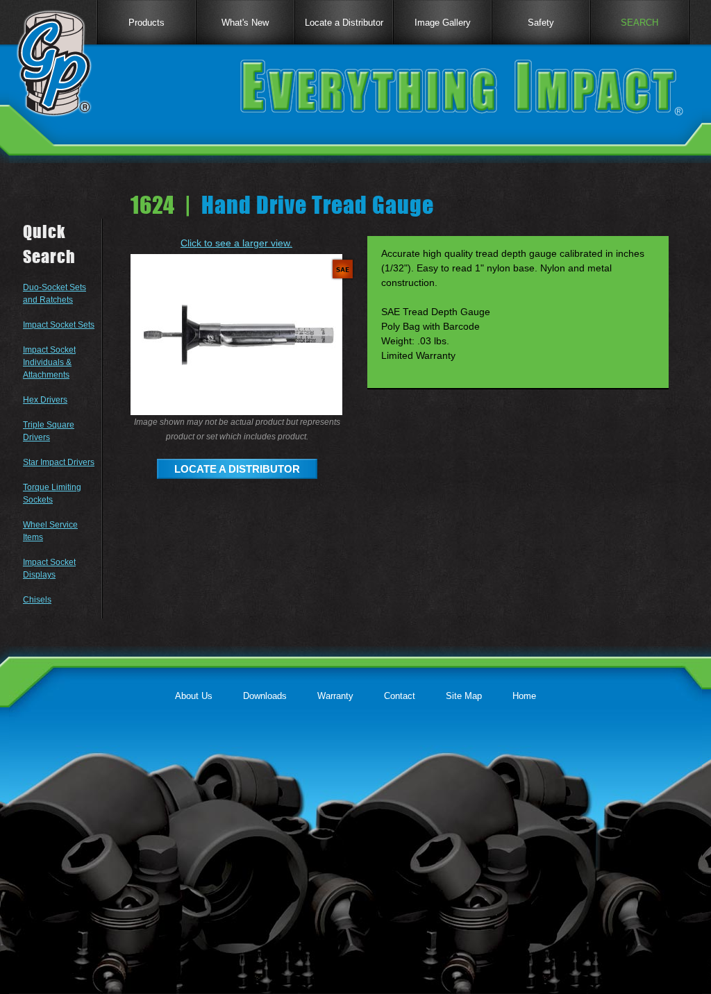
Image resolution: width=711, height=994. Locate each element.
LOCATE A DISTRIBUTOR (237, 469)
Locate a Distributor (344, 22)
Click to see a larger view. (236, 242)
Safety (541, 22)
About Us (193, 696)
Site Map (464, 696)
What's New (245, 22)
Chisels (37, 600)
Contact (399, 696)
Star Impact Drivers (58, 462)
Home (524, 696)
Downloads (265, 696)
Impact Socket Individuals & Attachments (49, 362)
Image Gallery (443, 22)
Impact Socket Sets (58, 325)
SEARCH (639, 22)
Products (146, 22)
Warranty (335, 696)
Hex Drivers (45, 400)
